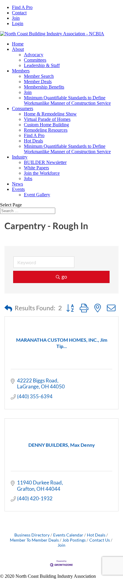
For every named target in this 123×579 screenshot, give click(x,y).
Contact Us (99, 539)
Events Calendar (68, 534)
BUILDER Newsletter (45, 162)
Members (21, 70)
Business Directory (32, 534)
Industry (19, 156)
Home (18, 43)
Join (16, 18)
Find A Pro (22, 7)
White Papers (36, 167)
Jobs (28, 178)
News (17, 183)
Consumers (22, 108)
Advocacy (33, 54)
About (18, 49)
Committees (35, 60)
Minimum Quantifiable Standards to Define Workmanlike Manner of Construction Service (67, 100)
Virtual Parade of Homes (47, 119)
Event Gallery (37, 194)
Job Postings (74, 539)
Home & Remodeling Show (50, 113)
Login (17, 23)
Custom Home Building (46, 124)
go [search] (64, 276)
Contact (19, 12)
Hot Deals (33, 140)
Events (18, 189)
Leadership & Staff (42, 65)
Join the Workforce (42, 173)
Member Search (39, 76)
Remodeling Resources (45, 130)
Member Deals (38, 81)
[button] (8, 308)
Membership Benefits (44, 86)
